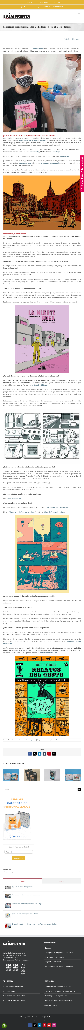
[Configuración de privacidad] (4, 1025)
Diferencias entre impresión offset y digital (27, 904)
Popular (23, 881)
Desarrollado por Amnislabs (42, 1021)
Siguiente (75, 39)
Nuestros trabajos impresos (27, 740)
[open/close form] (82, 173)
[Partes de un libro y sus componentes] (8, 895)
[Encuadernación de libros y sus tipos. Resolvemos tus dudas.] (8, 924)
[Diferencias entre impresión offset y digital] (8, 904)
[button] (5, 775)
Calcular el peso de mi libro (15, 1000)
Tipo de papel (10, 991)
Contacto (48, 948)
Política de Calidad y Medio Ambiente (58, 1000)
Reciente (61, 881)
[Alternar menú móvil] (79, 13)
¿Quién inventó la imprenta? (22, 887)
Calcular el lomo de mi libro (15, 996)
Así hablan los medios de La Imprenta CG (60, 966)
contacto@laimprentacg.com (49, 2)
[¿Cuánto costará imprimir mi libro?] (8, 914)
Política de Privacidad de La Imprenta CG (60, 991)
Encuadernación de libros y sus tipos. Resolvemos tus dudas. (34, 924)
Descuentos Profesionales (54, 957)
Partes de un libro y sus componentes (26, 895)
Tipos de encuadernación (14, 987)
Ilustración (54, 740)
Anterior (67, 39)
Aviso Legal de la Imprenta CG (56, 996)
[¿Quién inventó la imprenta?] (8, 887)
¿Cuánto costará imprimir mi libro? (25, 914)
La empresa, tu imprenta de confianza (59, 953)
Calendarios (14, 740)
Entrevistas (47, 740)
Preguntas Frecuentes (53, 962)
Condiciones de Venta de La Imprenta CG (60, 987)
